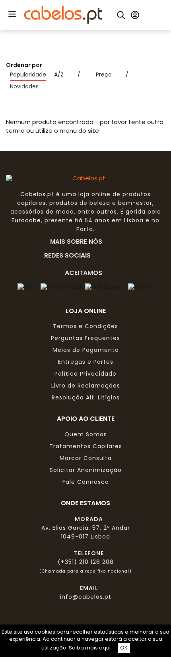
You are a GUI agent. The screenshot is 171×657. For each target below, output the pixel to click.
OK (124, 647)
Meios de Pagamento (85, 350)
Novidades (24, 86)
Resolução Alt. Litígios (86, 397)
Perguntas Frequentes (85, 338)
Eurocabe (26, 220)
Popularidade (28, 74)
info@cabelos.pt (85, 597)
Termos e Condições (85, 326)
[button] (12, 14)
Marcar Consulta (86, 458)
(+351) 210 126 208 (86, 562)
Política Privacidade (85, 374)
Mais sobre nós (78, 241)
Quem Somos (85, 434)
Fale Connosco (85, 482)
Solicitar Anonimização (86, 470)
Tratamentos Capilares (85, 446)
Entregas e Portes (85, 362)
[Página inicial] (63, 14)
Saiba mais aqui (90, 647)
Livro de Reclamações (85, 386)
